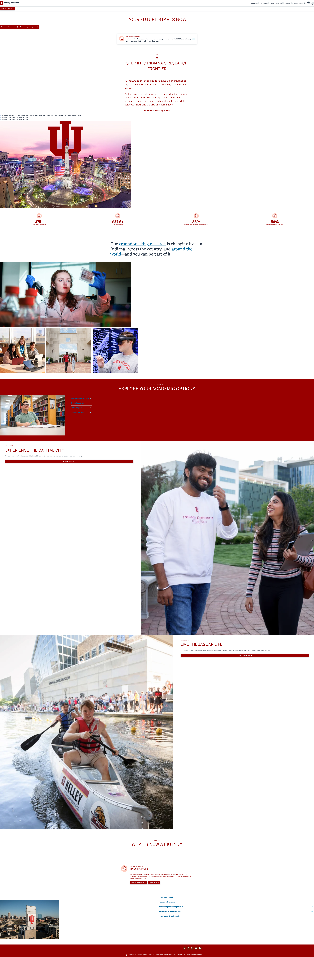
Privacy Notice (159, 954)
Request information (137, 883)
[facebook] (188, 949)
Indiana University (197, 954)
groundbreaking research (142, 243)
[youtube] (196, 949)
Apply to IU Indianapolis (8, 27)
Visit (2, 9)
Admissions (264, 3)
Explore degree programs (28, 27)
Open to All (151, 954)
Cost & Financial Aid (276, 3)
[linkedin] (200, 949)
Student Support (298, 3)
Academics (254, 3)
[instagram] (192, 949)
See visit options (68, 461)
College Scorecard (142, 954)
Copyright (179, 954)
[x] (184, 949)
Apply (10, 9)
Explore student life (244, 655)
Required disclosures (169, 954)
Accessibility (132, 954)
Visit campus (153, 883)
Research (287, 3)
